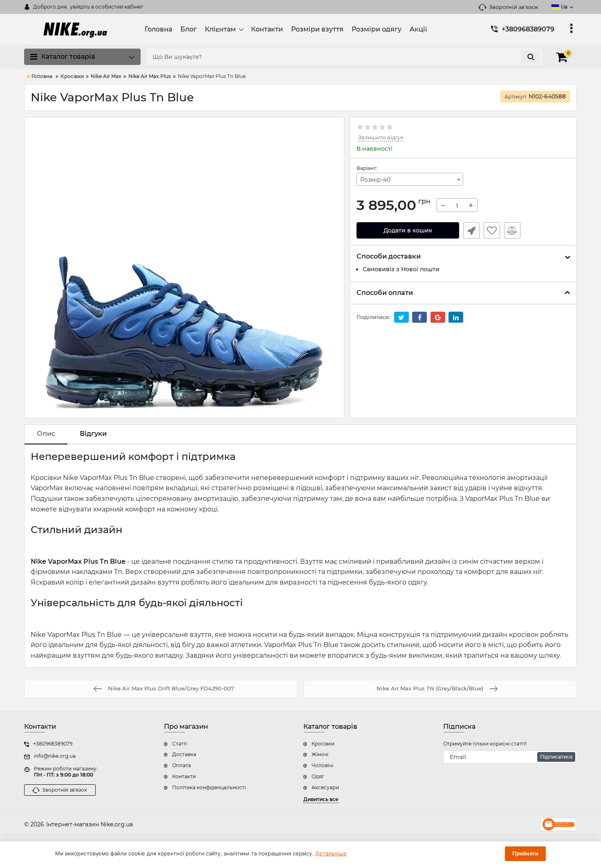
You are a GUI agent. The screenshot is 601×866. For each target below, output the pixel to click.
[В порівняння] (512, 230)
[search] (530, 56)
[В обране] (492, 230)
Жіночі (320, 754)
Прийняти (525, 853)
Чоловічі (322, 765)
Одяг (318, 776)
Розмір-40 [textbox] (375, 179)
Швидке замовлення (471, 230)
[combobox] (410, 179)
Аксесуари (325, 787)
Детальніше (331, 853)
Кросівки (323, 744)
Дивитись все (321, 799)
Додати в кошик (407, 230)
